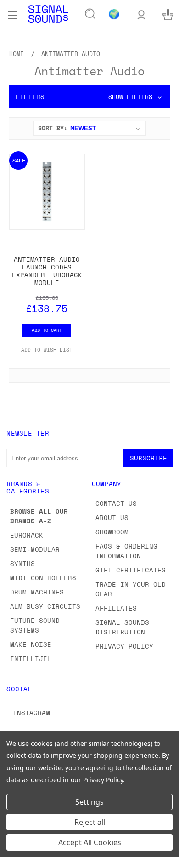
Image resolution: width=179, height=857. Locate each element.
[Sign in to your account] (141, 14)
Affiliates (116, 608)
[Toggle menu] (12, 13)
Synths (22, 563)
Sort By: (52, 128)
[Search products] (90, 14)
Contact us (116, 503)
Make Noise (30, 644)
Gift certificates (130, 570)
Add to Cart (47, 330)
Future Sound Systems (35, 625)
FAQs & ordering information (126, 550)
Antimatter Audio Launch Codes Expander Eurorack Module (47, 270)
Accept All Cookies (89, 842)
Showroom (112, 532)
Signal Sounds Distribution (122, 627)
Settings (89, 802)
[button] (89, 96)
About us (112, 517)
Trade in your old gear (130, 589)
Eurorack (26, 535)
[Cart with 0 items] (168, 14)
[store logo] (48, 14)
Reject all (89, 822)
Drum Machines (37, 592)
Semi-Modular (35, 549)
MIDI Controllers (43, 578)
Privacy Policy (124, 646)
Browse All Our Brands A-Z (39, 516)
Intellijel (30, 658)
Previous (14, 848)
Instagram (31, 712)
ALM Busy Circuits (45, 606)
